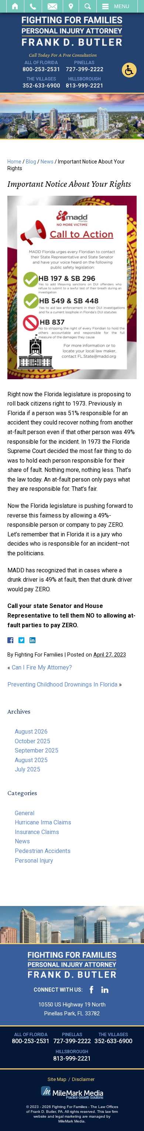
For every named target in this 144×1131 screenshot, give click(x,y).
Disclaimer (83, 1079)
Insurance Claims (37, 832)
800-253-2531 (41, 69)
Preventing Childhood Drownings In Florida (62, 684)
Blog (31, 162)
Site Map (57, 1079)
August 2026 (31, 731)
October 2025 (32, 741)
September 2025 (36, 750)
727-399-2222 (84, 69)
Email (52, 6)
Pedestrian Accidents (43, 850)
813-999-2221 (84, 85)
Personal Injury (34, 860)
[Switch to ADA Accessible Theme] (129, 70)
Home (15, 6)
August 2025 (31, 760)
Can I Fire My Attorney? (42, 667)
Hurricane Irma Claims (43, 822)
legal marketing (68, 1116)
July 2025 (27, 769)
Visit (71, 6)
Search (87, 6)
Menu (121, 6)
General (24, 813)
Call (33, 6)
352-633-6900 (41, 85)
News (47, 162)
